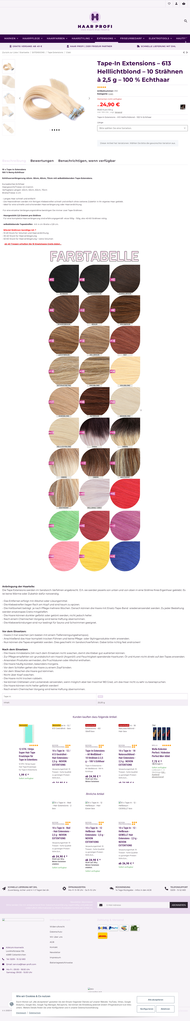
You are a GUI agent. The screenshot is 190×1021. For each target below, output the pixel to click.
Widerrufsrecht (57, 922)
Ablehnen (165, 1009)
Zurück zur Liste (10, 52)
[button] (169, 3)
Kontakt (54, 943)
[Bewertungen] (166, 745)
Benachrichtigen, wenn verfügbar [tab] (87, 161)
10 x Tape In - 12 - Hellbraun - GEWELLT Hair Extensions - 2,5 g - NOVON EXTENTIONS (128, 836)
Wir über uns (56, 933)
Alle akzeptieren (155, 999)
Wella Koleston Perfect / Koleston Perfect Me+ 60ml (161, 752)
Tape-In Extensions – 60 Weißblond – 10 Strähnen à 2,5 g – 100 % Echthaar (95, 756)
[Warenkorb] (184, 3)
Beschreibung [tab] (14, 161)
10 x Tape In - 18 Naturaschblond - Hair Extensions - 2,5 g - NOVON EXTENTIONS (127, 757)
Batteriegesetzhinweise (61, 958)
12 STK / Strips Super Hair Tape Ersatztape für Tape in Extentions (28, 754)
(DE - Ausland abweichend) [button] (159, 774)
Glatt (110, 94)
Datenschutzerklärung (57, 901)
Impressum (21, 1013)
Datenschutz (35, 1013)
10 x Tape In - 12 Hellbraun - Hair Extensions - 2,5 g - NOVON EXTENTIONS (94, 834)
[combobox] (142, 128)
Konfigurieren (146, 1009)
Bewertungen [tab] (42, 161)
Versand (118, 112)
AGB (52, 938)
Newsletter (55, 948)
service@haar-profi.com (24, 960)
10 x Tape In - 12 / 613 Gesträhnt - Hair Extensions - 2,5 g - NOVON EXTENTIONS (61, 757)
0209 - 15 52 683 (17, 955)
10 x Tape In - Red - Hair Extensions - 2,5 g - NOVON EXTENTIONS (61, 833)
